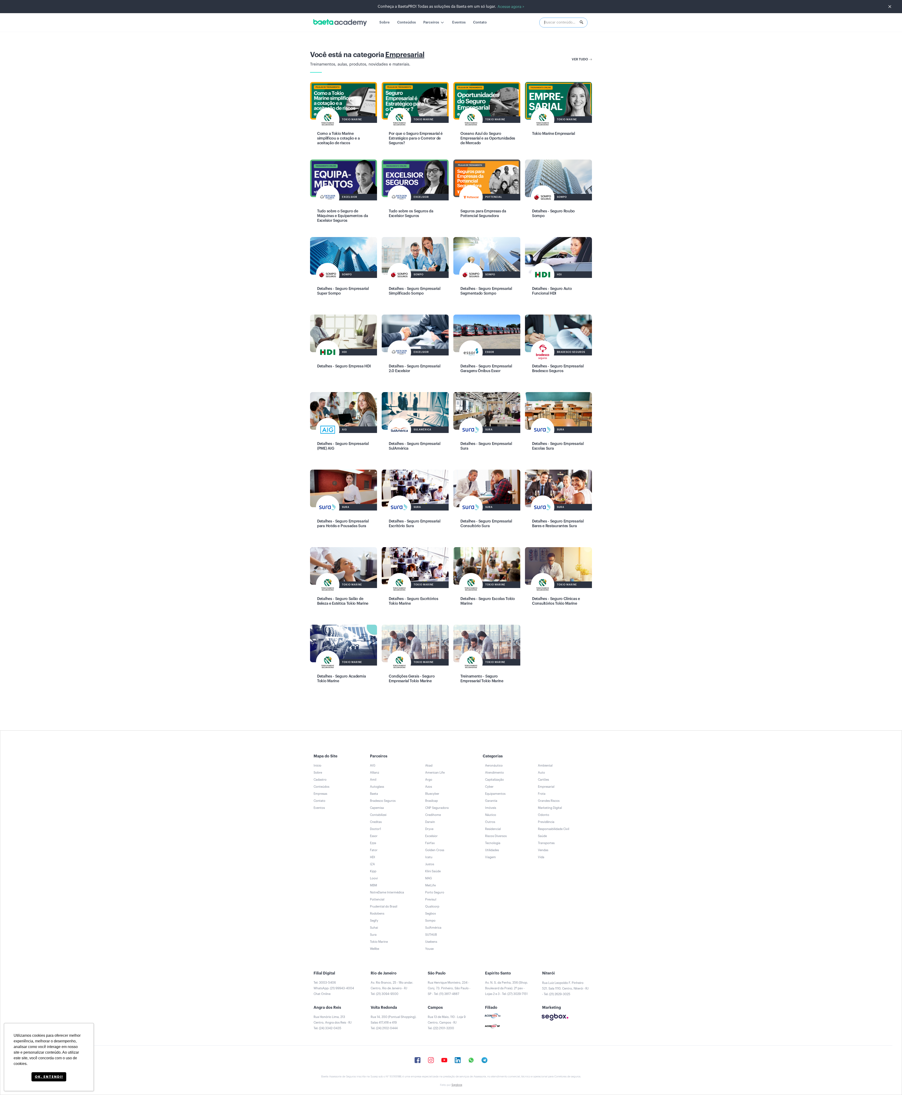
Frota (541, 793)
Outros (490, 821)
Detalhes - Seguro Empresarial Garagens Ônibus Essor (486, 368)
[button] (434, 22)
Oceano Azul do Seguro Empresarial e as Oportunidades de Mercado (487, 138)
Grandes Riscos (549, 800)
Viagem (490, 857)
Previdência (546, 821)
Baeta (374, 793)
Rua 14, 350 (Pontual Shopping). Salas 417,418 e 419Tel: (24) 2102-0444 (393, 1022)
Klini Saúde (433, 871)
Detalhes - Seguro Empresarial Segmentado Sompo (486, 291)
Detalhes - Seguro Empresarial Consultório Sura (486, 523)
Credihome (433, 814)
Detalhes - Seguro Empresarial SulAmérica (414, 446)
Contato (480, 22)
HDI (372, 857)
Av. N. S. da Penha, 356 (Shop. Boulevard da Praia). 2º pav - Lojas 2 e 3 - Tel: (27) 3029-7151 (506, 988)
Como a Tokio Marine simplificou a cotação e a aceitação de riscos (338, 138)
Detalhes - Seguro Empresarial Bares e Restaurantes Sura (557, 523)
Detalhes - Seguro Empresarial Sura (486, 446)
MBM (373, 885)
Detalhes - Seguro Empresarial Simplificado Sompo (414, 291)
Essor (373, 836)
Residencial (493, 828)
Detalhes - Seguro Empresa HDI (344, 366)
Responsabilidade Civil (553, 828)
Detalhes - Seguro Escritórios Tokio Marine (413, 601)
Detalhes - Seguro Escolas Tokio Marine (487, 601)
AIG (372, 765)
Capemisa (377, 807)
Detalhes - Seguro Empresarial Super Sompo (343, 291)
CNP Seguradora (437, 807)
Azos (428, 786)
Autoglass (377, 786)
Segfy (374, 920)
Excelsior (431, 836)
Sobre (384, 22)
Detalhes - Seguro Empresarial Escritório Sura (414, 523)
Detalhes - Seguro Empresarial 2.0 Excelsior (414, 368)
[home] (340, 22)
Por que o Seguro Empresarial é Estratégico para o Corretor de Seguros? (416, 138)
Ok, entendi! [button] (49, 1076)
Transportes (546, 843)
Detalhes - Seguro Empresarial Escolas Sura (557, 446)
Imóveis (490, 807)
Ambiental (545, 765)
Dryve (429, 828)
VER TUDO (580, 59)
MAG (428, 878)
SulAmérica (433, 927)
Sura (373, 934)
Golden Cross (434, 850)
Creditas (376, 821)
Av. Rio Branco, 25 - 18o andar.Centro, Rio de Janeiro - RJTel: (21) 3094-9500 (392, 988)
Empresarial (546, 786)
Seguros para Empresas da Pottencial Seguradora (483, 213)
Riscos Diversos (496, 836)
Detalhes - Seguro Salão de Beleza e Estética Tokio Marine (342, 601)
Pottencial (377, 899)
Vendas (543, 850)
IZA (372, 864)
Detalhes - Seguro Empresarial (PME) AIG (343, 446)
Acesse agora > (511, 7)
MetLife (430, 885)
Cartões (543, 779)
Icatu (428, 857)
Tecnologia (492, 843)
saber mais (343, 105)
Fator (373, 850)
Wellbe (374, 948)
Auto (541, 772)
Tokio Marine (379, 941)
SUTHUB (431, 934)
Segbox (430, 913)
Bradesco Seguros (383, 800)
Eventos (459, 22)
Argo (428, 779)
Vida (541, 857)
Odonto (543, 814)
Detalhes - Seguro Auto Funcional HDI (552, 291)
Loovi (374, 878)
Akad (428, 765)
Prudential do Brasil (383, 906)
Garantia (491, 800)
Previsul (430, 899)
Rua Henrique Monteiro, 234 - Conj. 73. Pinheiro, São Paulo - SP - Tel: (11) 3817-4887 (449, 988)
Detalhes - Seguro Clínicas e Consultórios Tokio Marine (556, 601)
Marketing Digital (550, 807)
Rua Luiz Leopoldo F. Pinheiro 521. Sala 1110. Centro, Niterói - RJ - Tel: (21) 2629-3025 (565, 988)
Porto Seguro (434, 892)
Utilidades (492, 850)
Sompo (430, 920)
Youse (429, 948)
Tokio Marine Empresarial (553, 134)
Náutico (490, 814)
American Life (435, 772)
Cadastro (320, 779)
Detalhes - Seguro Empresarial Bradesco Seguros (557, 368)
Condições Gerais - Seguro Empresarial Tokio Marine (412, 678)
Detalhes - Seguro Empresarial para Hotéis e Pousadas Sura (343, 523)
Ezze (373, 843)
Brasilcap (431, 800)
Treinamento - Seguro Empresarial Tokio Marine (481, 678)
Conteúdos (406, 22)
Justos (429, 864)
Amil (373, 779)
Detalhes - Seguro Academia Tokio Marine (341, 678)
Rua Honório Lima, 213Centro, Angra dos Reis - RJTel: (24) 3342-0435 (332, 1022)
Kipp (373, 871)
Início (317, 765)
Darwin (430, 821)
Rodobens (377, 913)
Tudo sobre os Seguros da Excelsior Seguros (411, 213)
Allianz (374, 772)
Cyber (489, 786)
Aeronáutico (494, 765)
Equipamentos (495, 793)
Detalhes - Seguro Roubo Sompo (553, 213)
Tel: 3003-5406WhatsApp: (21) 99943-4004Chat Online (334, 988)
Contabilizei (378, 814)
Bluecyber (432, 793)
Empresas (320, 793)
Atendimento (494, 772)
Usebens (431, 941)
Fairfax (430, 843)
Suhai (374, 927)
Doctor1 (375, 828)
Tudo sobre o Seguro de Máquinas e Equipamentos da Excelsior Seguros (342, 215)
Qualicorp (432, 906)
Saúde (542, 836)
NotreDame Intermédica (387, 892)
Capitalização (494, 779)
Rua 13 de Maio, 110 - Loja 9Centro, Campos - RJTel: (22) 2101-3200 (447, 1022)
